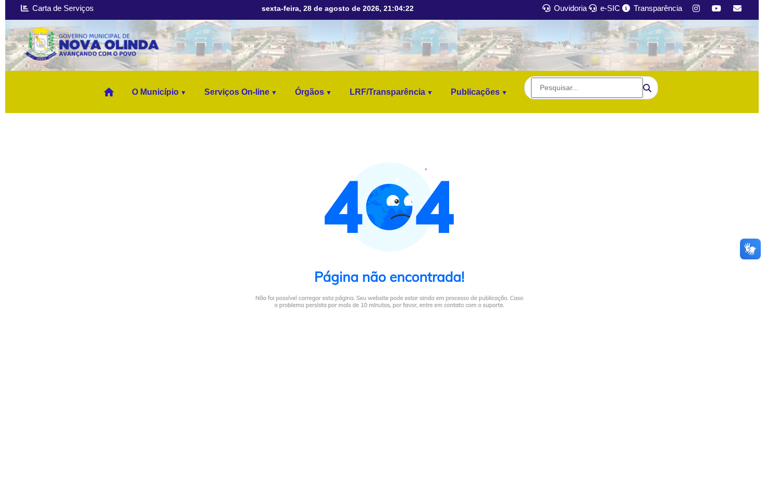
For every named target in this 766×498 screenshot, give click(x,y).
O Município (155, 92)
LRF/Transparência (387, 92)
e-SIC (609, 8)
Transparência (657, 8)
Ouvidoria (569, 8)
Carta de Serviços (62, 8)
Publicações (475, 92)
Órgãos (309, 92)
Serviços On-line (236, 92)
